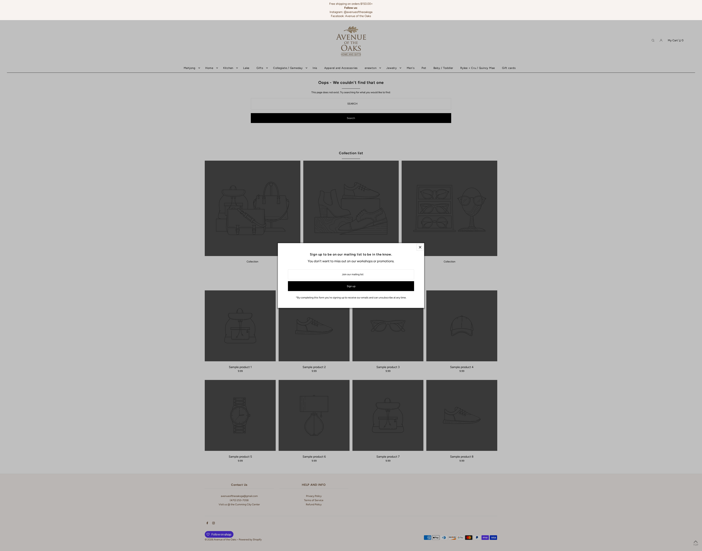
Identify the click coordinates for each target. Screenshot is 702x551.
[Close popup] (420, 247)
